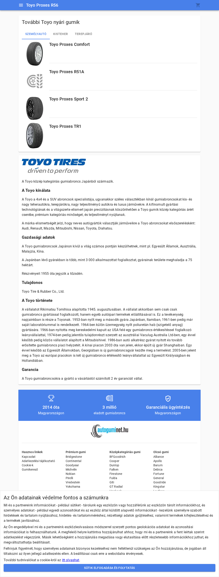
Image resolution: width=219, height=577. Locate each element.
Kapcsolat (29, 456)
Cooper (114, 461)
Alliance (158, 456)
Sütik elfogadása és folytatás (109, 568)
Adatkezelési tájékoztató (38, 461)
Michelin (71, 469)
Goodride (159, 482)
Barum (158, 465)
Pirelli (69, 478)
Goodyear (72, 465)
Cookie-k (27, 465)
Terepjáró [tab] (83, 34)
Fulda (113, 478)
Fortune (158, 473)
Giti (112, 482)
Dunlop (114, 465)
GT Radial (116, 486)
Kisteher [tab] (60, 34)
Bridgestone (74, 456)
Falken (114, 469)
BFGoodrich (118, 456)
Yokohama (73, 486)
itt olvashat (70, 560)
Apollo (157, 461)
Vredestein (73, 482)
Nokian (70, 473)
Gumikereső (30, 469)
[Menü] (21, 5)
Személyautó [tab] (35, 34)
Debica (158, 469)
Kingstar (159, 486)
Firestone (116, 473)
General (158, 478)
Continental (73, 461)
